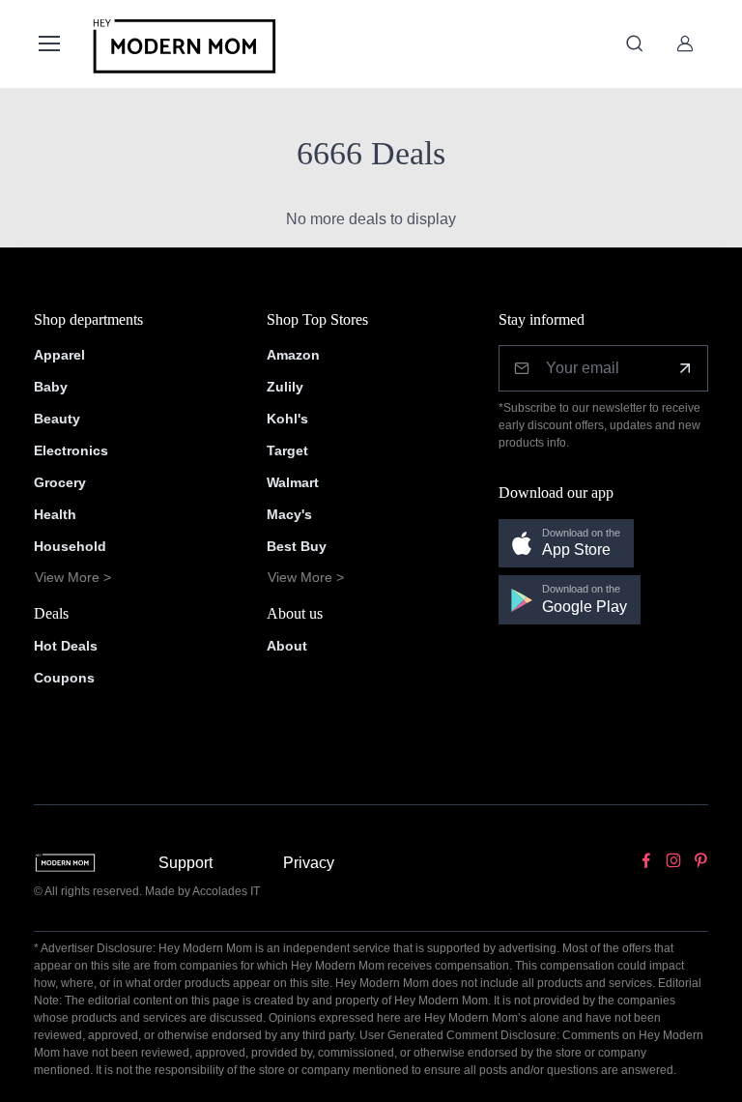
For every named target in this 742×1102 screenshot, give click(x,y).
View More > (73, 577)
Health (55, 514)
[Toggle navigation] (48, 43)
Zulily (285, 386)
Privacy (308, 863)
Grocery (60, 482)
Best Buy (297, 546)
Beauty (57, 418)
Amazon (293, 354)
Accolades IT (226, 891)
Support (185, 863)
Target (287, 450)
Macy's (289, 514)
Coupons (64, 677)
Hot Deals (66, 645)
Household (70, 546)
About (287, 645)
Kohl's (287, 418)
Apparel (59, 354)
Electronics (71, 450)
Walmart (293, 482)
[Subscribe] (685, 368)
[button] (566, 543)
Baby (51, 386)
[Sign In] (685, 43)
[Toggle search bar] (635, 43)
